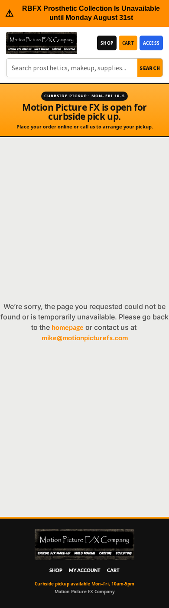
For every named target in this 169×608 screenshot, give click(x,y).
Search (150, 68)
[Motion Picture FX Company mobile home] (41, 43)
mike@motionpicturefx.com (85, 337)
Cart (128, 43)
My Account (85, 570)
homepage (68, 327)
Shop (107, 43)
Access (151, 43)
